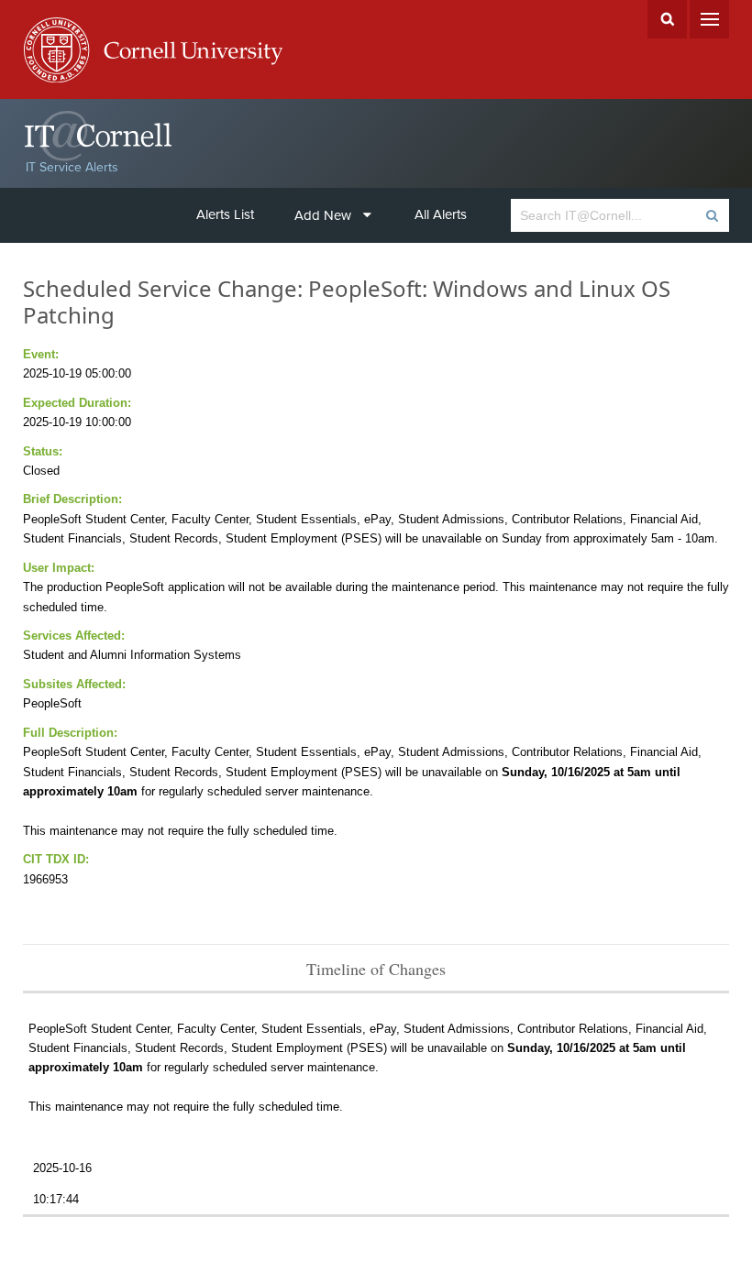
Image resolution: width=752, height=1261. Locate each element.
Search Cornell (667, 19)
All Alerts (441, 214)
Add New (322, 215)
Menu (709, 19)
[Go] (711, 215)
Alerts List (225, 214)
